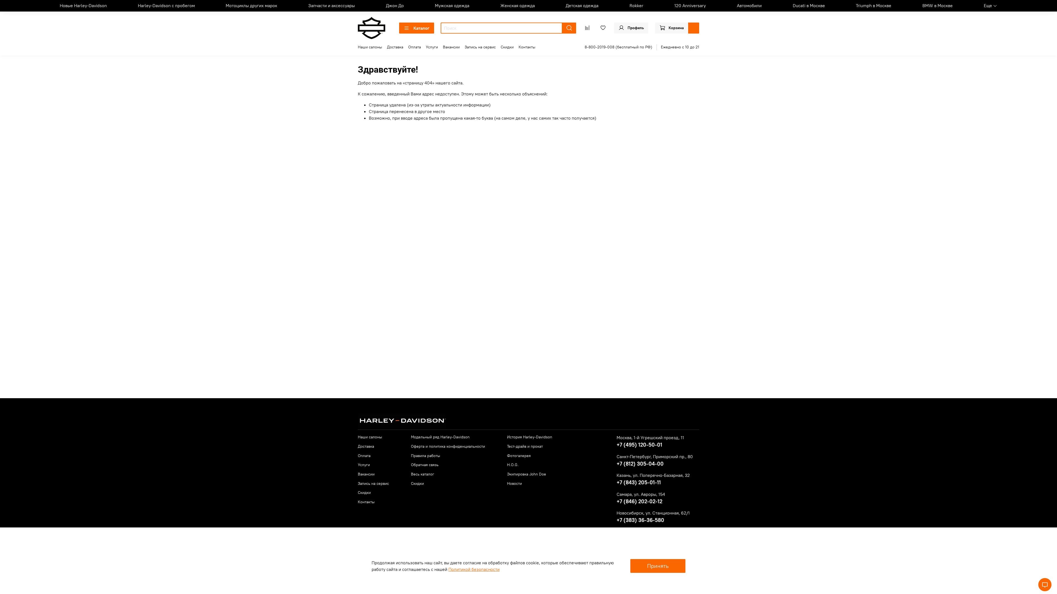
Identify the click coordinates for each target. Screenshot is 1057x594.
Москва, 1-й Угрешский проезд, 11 (650, 437)
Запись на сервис (480, 47)
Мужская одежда (452, 5)
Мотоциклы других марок (251, 5)
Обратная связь (424, 464)
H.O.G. (513, 464)
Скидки (507, 47)
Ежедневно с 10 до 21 (680, 47)
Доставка (395, 47)
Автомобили (749, 5)
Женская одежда (517, 5)
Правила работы (425, 455)
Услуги (432, 47)
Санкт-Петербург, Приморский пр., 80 (655, 456)
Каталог (421, 28)
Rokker (636, 5)
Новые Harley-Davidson (83, 5)
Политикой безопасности (474, 569)
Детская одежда (582, 5)
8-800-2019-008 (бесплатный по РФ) (618, 47)
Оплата (414, 47)
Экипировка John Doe (526, 474)
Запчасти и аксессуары (331, 5)
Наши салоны (370, 47)
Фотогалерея (519, 455)
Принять (658, 565)
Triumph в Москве (873, 5)
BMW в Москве (937, 5)
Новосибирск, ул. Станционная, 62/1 (653, 513)
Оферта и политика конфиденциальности (448, 446)
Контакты (527, 47)
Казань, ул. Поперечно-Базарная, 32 (653, 475)
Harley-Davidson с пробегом (166, 5)
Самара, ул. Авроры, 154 (641, 494)
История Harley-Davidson (529, 437)
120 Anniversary (690, 5)
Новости (514, 483)
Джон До (395, 5)
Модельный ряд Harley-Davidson (440, 437)
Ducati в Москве (809, 5)
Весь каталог (422, 474)
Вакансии (451, 47)
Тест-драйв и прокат (525, 446)
